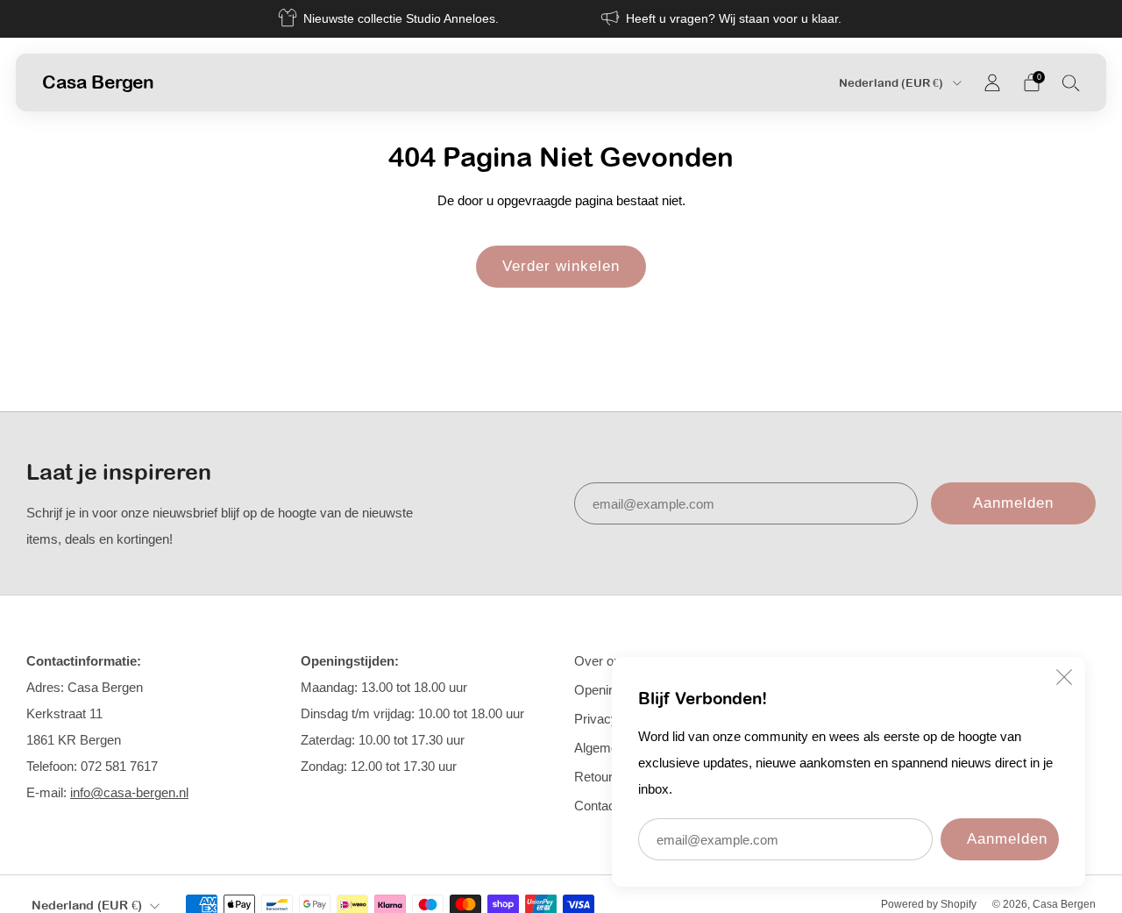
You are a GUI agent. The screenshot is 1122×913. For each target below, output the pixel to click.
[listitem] (390, 19)
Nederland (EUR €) (892, 82)
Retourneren (609, 776)
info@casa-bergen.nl (129, 792)
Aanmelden (1007, 839)
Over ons (601, 660)
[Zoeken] (1071, 82)
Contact (596, 805)
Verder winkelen (561, 266)
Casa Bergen (98, 81)
